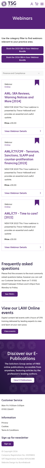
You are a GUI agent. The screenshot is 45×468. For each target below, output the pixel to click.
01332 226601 (8, 409)
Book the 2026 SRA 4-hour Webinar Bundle (22, 58)
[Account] (32, 4)
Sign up (7, 443)
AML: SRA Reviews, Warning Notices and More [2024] (19, 97)
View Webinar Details (15, 131)
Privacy (5, 422)
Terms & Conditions (10, 430)
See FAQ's (9, 294)
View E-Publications (23, 380)
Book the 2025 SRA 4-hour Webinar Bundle (22, 50)
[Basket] (36, 3)
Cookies (5, 426)
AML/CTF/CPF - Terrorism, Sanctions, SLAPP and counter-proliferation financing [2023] (21, 157)
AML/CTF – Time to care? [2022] (21, 215)
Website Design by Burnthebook (16, 462)
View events (9, 331)
